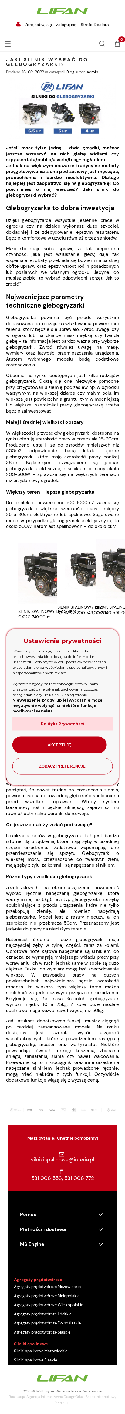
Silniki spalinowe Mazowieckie (40, 1351)
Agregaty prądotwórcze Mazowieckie (47, 1286)
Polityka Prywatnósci (62, 724)
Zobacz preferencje (62, 766)
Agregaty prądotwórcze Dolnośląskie (47, 1323)
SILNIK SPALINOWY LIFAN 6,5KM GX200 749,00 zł (81, 609)
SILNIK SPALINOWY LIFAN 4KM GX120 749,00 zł (47, 614)
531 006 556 (46, 1178)
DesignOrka (73, 1396)
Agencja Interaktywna (44, 1396)
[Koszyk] (117, 44)
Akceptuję (59, 745)
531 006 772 (79, 1178)
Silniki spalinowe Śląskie (35, 1360)
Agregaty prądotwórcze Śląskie (42, 1332)
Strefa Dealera (95, 24)
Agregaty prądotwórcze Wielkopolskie (48, 1304)
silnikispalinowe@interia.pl (62, 1159)
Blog (70, 72)
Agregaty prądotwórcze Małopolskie (46, 1295)
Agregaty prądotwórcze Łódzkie (43, 1314)
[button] (7, 42)
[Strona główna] (62, 10)
